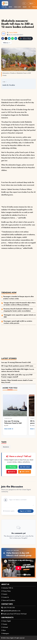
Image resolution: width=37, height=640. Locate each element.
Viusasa (5, 624)
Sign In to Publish (25, 511)
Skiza (4, 630)
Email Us (12, 472)
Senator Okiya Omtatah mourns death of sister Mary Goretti (17, 381)
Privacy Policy (7, 591)
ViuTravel (5, 627)
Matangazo (6, 633)
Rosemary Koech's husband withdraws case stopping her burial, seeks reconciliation (18, 310)
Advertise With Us (8, 588)
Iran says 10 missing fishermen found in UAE (16, 362)
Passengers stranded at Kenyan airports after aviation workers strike (18, 297)
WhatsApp (12, 467)
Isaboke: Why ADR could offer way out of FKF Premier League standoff (17, 376)
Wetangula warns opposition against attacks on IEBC (20, 316)
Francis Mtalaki (13, 33)
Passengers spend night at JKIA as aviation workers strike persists (18, 322)
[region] (18, 413)
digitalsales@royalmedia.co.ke (11, 611)
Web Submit (26, 467)
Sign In (31, 3)
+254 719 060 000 (9, 608)
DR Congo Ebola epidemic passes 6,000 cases (17, 366)
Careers (5, 594)
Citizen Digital (7, 621)
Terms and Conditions (9, 600)
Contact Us (6, 597)
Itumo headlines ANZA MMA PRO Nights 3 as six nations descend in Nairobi (17, 370)
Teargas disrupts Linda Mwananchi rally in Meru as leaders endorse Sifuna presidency (19, 304)
